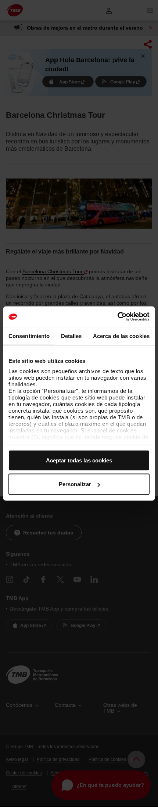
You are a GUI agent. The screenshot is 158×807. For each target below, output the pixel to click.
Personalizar (75, 484)
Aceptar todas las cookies (79, 460)
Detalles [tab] (71, 336)
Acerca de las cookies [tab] (121, 336)
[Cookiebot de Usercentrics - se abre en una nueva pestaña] (117, 317)
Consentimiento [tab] (29, 336)
